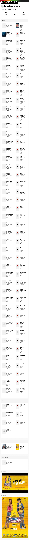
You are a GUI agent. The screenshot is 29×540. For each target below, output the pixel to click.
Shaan (8, 206)
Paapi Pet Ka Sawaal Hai (23, 149)
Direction (4, 401)
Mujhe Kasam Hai (22, 99)
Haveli (8, 90)
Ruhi (7, 24)
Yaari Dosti (22, 57)
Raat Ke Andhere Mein (22, 67)
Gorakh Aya (9, 281)
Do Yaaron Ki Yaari (23, 140)
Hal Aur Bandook (8, 57)
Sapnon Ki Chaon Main (9, 74)
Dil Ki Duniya (9, 214)
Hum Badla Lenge (22, 24)
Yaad (7, 239)
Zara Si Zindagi (8, 173)
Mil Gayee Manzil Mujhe (22, 50)
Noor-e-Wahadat (8, 306)
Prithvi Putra (9, 272)
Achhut (8, 256)
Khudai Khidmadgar (23, 289)
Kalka (21, 156)
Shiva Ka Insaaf (22, 91)
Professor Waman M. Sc (23, 281)
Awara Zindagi (8, 49)
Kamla (8, 123)
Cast (3, 20)
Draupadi (8, 231)
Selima (21, 314)
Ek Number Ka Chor (22, 41)
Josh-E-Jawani (8, 381)
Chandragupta (10, 330)
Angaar (21, 32)
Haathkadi (9, 181)
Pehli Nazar (9, 421)
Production (5, 457)
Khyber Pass (23, 297)
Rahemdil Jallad (8, 107)
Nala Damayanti (9, 364)
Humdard (8, 198)
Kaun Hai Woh (8, 165)
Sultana (8, 347)
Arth (21, 173)
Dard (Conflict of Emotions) (22, 191)
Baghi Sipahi (9, 297)
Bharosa (22, 256)
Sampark (22, 206)
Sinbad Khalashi (8, 389)
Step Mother (9, 322)
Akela (21, 239)
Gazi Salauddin (22, 265)
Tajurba (22, 198)
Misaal (8, 82)
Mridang (8, 32)
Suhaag (8, 264)
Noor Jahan (9, 372)
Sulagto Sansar (22, 323)
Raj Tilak (22, 372)
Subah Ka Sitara (22, 364)
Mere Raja (22, 247)
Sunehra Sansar (8, 314)
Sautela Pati (23, 107)
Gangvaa (8, 115)
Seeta (21, 339)
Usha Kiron (22, 404)
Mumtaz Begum (22, 331)
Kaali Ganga (9, 40)
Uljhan (21, 231)
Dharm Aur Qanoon (22, 115)
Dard (7, 189)
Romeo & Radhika (22, 445)
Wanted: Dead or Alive (9, 140)
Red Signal (22, 388)
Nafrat (8, 65)
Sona (21, 214)
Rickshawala (23, 272)
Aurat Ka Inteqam (22, 124)
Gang (7, 404)
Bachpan (22, 223)
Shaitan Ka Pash (22, 306)
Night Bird (9, 339)
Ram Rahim (22, 380)
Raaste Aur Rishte (22, 165)
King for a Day (22, 356)
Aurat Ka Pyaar (22, 348)
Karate (8, 156)
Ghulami (22, 73)
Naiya (7, 223)
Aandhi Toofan (21, 82)
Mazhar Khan (12, 6)
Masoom (8, 247)
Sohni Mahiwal (8, 132)
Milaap (8, 289)
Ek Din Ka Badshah (8, 356)
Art (3, 441)
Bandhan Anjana (8, 99)
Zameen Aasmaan (22, 132)
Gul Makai (8, 445)
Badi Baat (22, 421)
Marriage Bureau (8, 149)
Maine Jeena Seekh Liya (23, 182)
